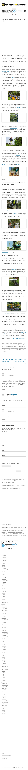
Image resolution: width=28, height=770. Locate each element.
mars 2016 (4, 660)
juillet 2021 (4, 591)
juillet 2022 (4, 582)
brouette (14, 269)
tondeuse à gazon (5, 71)
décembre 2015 (4, 664)
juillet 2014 (4, 689)
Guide (3, 753)
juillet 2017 (4, 639)
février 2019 (4, 616)
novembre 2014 (5, 685)
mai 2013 (3, 710)
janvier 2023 (4, 579)
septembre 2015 (5, 669)
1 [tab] (12, 14)
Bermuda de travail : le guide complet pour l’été (11, 488)
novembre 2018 (5, 619)
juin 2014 (3, 691)
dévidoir (13, 291)
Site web (3, 455)
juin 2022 (3, 583)
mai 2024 (3, 565)
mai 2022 (3, 585)
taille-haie (7, 234)
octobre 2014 (4, 686)
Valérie (15, 23)
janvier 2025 (4, 560)
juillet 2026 (4, 555)
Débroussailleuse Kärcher (6, 147)
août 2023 (3, 571)
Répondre (3, 389)
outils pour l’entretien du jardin (17, 338)
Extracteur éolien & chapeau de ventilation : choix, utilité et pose (14, 483)
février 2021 (4, 599)
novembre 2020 (5, 602)
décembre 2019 (4, 607)
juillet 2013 (4, 707)
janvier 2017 (4, 649)
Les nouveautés (5, 756)
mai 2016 (3, 657)
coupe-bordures (19, 107)
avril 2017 (3, 644)
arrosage (15, 343)
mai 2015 (3, 675)
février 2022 (4, 590)
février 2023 (4, 577)
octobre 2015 (4, 668)
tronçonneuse (6, 188)
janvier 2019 (4, 618)
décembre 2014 (4, 683)
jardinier (8, 348)
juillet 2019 (4, 613)
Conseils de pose (5, 752)
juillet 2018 (4, 622)
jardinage (4, 348)
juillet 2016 (4, 654)
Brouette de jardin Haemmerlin (7, 287)
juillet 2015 (4, 672)
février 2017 (4, 647)
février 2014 (4, 697)
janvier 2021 (4, 601)
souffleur (18, 155)
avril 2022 (3, 586)
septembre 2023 (5, 569)
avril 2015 (3, 677)
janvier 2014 (4, 699)
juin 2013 (3, 708)
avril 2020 (3, 605)
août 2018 (3, 621)
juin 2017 (3, 641)
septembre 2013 (5, 705)
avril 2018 (3, 625)
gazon (13, 77)
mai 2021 (3, 594)
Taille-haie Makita (5, 252)
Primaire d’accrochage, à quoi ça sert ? (15, 530)
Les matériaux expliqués (7, 343)
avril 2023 (3, 576)
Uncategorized (4, 758)
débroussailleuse (13, 128)
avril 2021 (3, 596)
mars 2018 (4, 627)
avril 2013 (3, 711)
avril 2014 (3, 694)
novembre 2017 (5, 633)
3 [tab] (15, 14)
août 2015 (3, 671)
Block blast (4, 530)
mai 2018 (3, 624)
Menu (14, 8)
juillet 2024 (4, 562)
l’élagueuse (15, 213)
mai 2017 (3, 643)
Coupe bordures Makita (6, 124)
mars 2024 (4, 566)
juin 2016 (3, 655)
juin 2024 (3, 563)
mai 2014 (3, 692)
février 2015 (4, 680)
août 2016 (3, 652)
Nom (3, 445)
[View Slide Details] (14, 11)
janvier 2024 (4, 568)
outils (17, 348)
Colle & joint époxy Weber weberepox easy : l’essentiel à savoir (14, 479)
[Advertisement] (14, 39)
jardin (24, 346)
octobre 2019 (4, 608)
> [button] (25, 11)
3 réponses (4, 351)
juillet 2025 (4, 557)
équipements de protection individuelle (14, 346)
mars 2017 (4, 646)
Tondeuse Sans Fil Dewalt (6, 101)
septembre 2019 (5, 610)
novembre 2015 (5, 666)
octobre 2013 (4, 703)
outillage (13, 348)
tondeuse (6, 349)
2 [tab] (9, 548)
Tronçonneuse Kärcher (5, 210)
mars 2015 (4, 678)
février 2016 (4, 661)
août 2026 (3, 554)
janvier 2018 (4, 630)
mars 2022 (4, 588)
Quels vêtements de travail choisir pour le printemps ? (20, 361)
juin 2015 (3, 674)
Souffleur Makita (4, 177)
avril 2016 (3, 658)
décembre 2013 (4, 700)
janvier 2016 (4, 663)
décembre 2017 (4, 632)
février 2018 (4, 629)
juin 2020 (3, 604)
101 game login (4, 533)
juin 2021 (3, 593)
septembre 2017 (5, 636)
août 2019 (3, 611)
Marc (8, 374)
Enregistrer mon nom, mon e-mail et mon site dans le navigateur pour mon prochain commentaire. (13, 462)
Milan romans (10, 410)
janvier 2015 (4, 682)
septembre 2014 (5, 688)
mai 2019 (3, 615)
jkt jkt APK (3, 532)
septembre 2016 (5, 650)
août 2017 (3, 638)
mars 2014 (4, 696)
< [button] (3, 11)
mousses (3, 164)
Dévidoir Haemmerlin (5, 313)
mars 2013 (4, 713)
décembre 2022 (4, 580)
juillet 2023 (4, 572)
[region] (14, 11)
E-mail (3, 450)
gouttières (18, 164)
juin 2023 (3, 574)
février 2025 (4, 558)
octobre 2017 (4, 635)
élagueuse (20, 344)
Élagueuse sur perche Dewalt (6, 229)
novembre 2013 (5, 702)
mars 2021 (4, 597)
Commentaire (5, 431)
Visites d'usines (4, 759)
